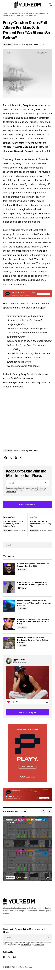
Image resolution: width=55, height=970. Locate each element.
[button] (4, 4)
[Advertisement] (27, 753)
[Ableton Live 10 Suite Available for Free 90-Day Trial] (40, 524)
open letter (41, 113)
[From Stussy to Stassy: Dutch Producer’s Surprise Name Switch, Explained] (9, 643)
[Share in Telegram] (15, 457)
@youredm (19, 659)
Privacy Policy (36, 490)
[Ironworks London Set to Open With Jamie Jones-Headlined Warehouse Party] (9, 624)
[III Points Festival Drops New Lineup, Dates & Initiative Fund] (15, 524)
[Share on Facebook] (5, 457)
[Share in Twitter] (10, 457)
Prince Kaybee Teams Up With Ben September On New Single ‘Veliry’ (32, 583)
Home (5, 13)
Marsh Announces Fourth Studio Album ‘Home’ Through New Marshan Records (34, 603)
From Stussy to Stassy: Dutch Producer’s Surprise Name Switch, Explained (32, 640)
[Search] (49, 545)
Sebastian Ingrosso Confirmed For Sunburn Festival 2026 (33, 565)
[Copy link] (21, 457)
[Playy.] (27, 794)
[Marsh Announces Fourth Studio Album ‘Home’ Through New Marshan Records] (9, 606)
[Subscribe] (46, 483)
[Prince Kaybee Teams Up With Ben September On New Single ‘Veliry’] (9, 587)
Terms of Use (11, 492)
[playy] (27, 293)
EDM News (14, 13)
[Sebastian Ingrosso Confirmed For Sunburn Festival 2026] (9, 569)
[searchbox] (24, 545)
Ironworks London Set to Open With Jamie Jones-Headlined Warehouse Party (33, 621)
